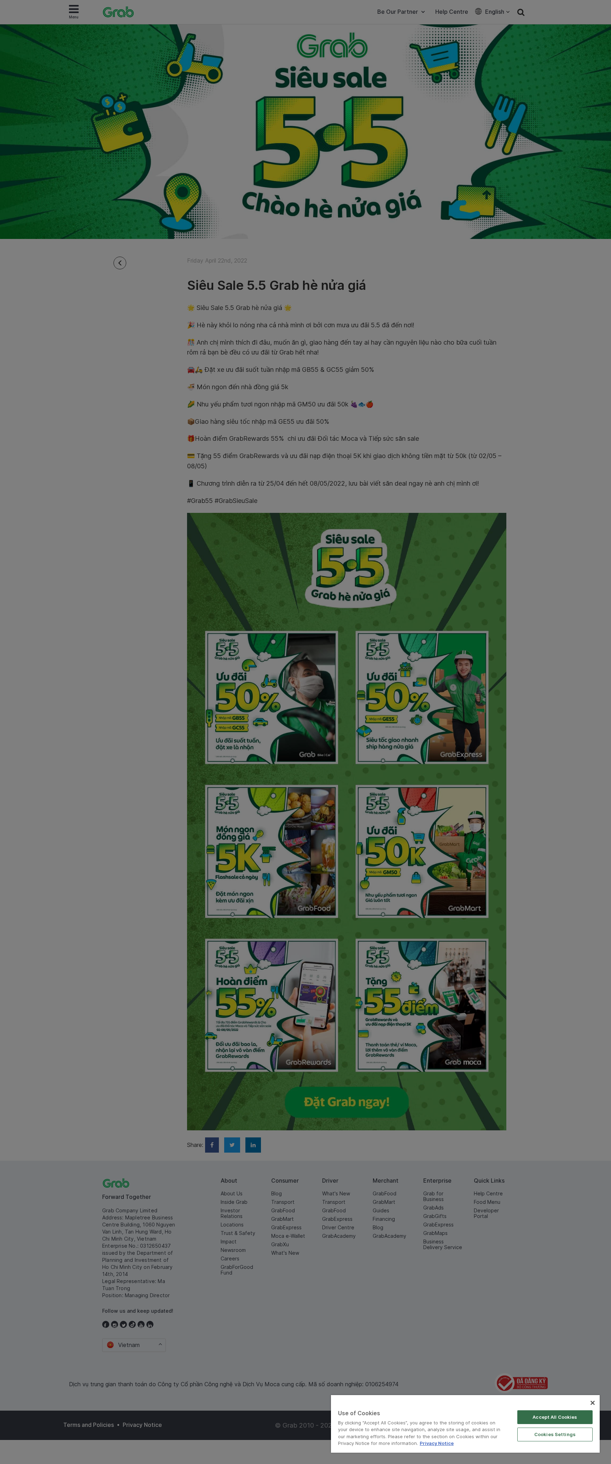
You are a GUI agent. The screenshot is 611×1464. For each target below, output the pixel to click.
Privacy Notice (437, 1443)
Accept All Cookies (555, 1417)
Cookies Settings (555, 1434)
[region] (465, 1424)
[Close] (592, 1403)
